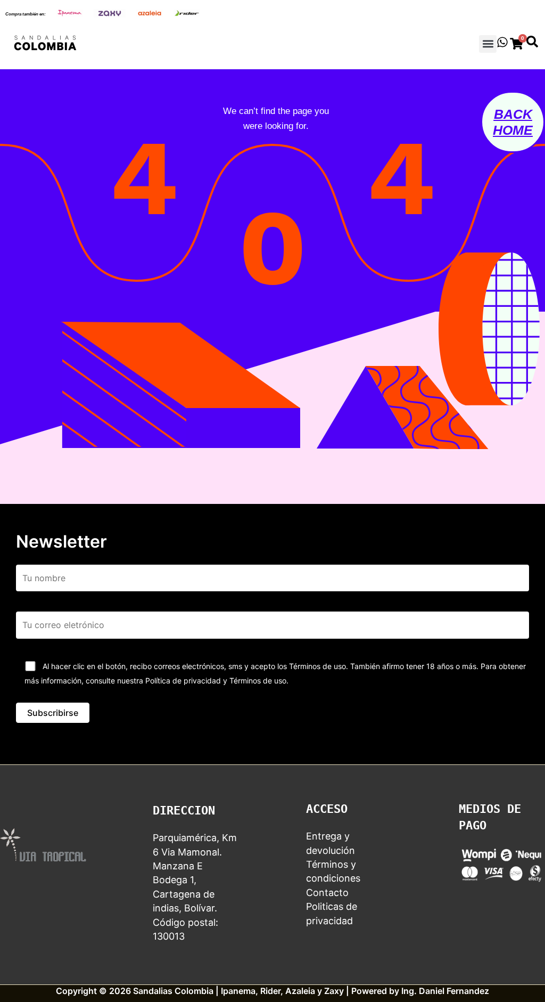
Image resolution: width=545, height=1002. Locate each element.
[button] (488, 44)
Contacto (327, 892)
